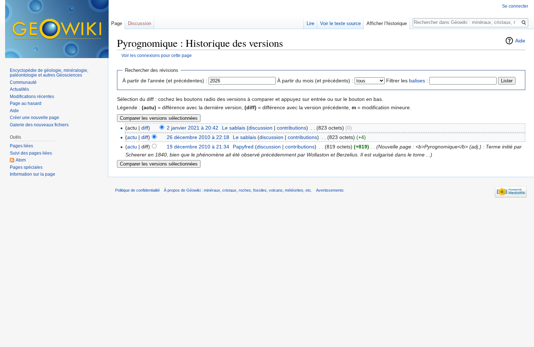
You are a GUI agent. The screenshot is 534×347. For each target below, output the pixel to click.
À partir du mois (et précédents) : (315, 80)
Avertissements (330, 190)
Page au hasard (25, 103)
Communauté (23, 82)
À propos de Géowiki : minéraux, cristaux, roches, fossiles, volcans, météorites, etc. (238, 190)
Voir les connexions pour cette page (156, 55)
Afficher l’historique (387, 23)
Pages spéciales (26, 167)
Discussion (139, 23)
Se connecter (515, 6)
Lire (310, 23)
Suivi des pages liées (31, 153)
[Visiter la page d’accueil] (57, 29)
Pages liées (21, 145)
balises (417, 80)
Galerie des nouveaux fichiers (39, 124)
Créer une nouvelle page (34, 117)
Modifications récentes (32, 96)
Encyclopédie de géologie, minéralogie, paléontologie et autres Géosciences (49, 73)
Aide (520, 41)
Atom (21, 160)
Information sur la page (32, 174)
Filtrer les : (407, 80)
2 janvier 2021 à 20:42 (192, 128)
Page (116, 23)
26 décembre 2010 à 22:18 (198, 137)
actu (132, 137)
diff (144, 128)
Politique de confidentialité (137, 190)
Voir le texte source (340, 23)
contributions (291, 128)
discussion (260, 128)
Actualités (19, 89)
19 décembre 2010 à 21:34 (198, 147)
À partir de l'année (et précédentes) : (164, 80)
